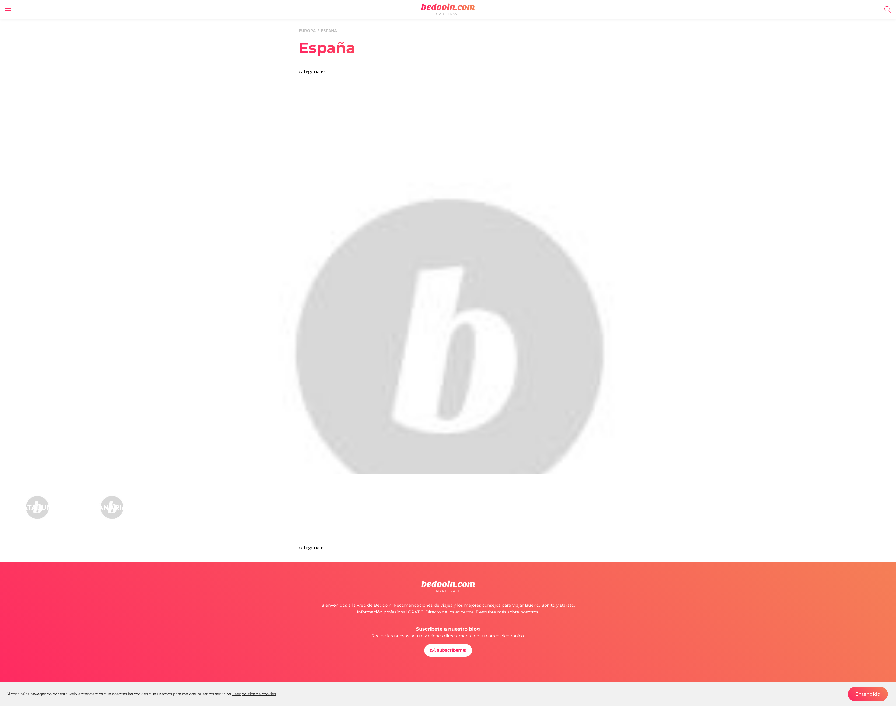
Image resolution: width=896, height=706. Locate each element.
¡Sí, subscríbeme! (448, 650)
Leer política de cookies (254, 694)
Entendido (867, 694)
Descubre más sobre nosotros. (507, 612)
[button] (8, 9)
